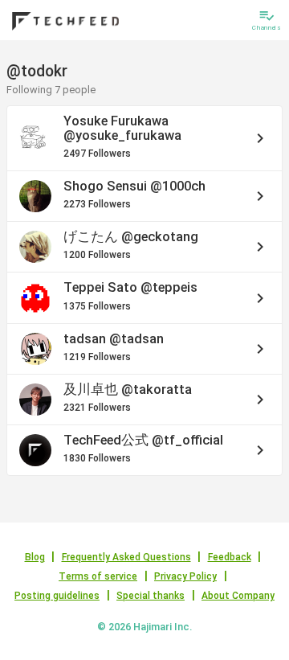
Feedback (229, 557)
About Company (238, 595)
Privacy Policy (185, 576)
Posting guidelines (57, 595)
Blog (35, 557)
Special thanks (150, 595)
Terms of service (98, 576)
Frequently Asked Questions (126, 557)
